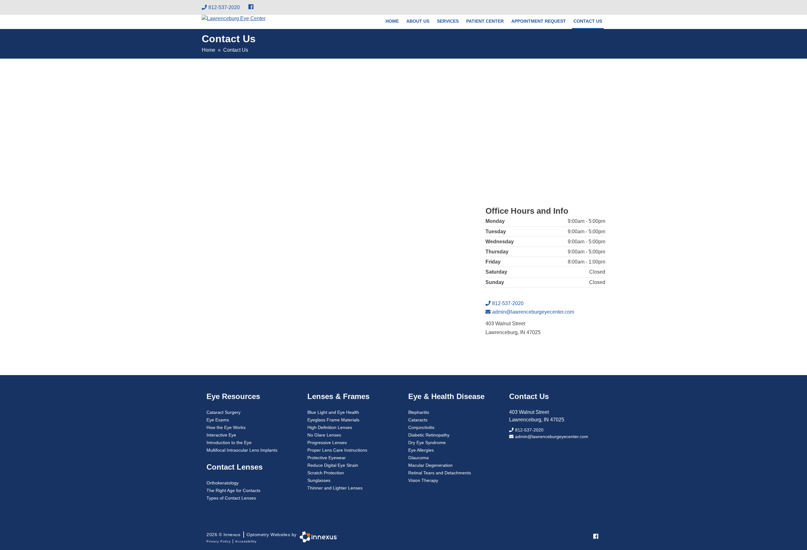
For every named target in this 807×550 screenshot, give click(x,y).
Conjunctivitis (421, 427)
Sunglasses (318, 480)
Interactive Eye (221, 434)
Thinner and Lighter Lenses (335, 487)
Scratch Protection (325, 472)
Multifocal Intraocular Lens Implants (241, 450)
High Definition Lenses (329, 427)
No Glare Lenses (324, 434)
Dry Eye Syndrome (427, 442)
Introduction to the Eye (229, 442)
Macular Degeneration (430, 465)
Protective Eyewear (326, 457)
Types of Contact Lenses (231, 498)
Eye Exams (217, 419)
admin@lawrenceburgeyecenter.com (533, 312)
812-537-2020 (224, 7)
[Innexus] (317, 536)
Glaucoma (418, 457)
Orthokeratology (222, 482)
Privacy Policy (218, 541)
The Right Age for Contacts (233, 490)
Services (448, 21)
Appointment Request (538, 21)
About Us (417, 21)
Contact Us (587, 21)
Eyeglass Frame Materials (333, 419)
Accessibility (246, 541)
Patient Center (485, 21)
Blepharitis (418, 412)
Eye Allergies (421, 450)
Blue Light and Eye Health (333, 412)
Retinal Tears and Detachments (439, 472)
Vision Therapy (423, 480)
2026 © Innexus (251, 534)
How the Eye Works (226, 427)
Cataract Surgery (223, 412)
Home (392, 21)
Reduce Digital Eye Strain (332, 465)
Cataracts (417, 419)
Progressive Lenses (327, 442)
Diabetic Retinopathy (429, 434)
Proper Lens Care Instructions (337, 450)
